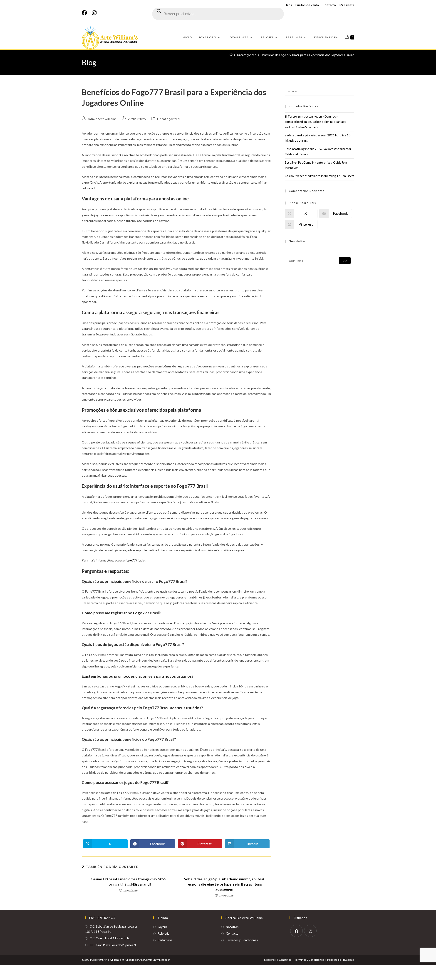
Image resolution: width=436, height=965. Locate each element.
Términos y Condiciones (242, 940)
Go (344, 260)
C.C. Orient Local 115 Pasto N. (110, 938)
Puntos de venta (307, 5)
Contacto (329, 5)
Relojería (163, 933)
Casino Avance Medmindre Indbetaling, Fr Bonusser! (319, 176)
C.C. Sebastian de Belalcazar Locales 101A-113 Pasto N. (111, 929)
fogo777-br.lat (135, 560)
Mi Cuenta (346, 5)
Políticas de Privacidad (340, 959)
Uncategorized (168, 119)
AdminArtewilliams (102, 119)
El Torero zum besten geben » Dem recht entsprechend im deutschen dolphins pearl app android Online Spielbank (316, 122)
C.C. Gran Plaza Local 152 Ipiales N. (113, 945)
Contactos (285, 959)
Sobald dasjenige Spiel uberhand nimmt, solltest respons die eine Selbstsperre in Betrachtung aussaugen (224, 884)
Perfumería (165, 940)
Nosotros (232, 927)
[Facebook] (85, 12)
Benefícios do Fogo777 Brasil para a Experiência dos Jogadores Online (307, 55)
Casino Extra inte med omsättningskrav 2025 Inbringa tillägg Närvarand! (128, 881)
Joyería (163, 927)
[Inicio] (231, 55)
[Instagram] (94, 12)
